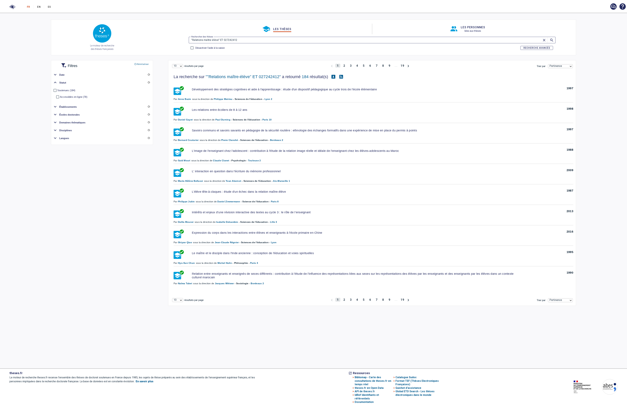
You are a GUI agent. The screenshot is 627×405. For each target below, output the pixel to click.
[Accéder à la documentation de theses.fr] (622, 6)
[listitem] (613, 6)
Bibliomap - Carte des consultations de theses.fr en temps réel (373, 381)
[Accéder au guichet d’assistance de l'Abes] (613, 6)
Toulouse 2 (254, 160)
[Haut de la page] (592, 395)
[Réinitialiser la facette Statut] (149, 82)
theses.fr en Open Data (369, 387)
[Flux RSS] (341, 77)
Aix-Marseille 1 (281, 181)
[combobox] (177, 66)
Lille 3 (273, 222)
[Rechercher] (551, 40)
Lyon (274, 242)
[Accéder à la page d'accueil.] (102, 34)
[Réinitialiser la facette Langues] (149, 138)
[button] (12, 7)
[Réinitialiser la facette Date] (149, 74)
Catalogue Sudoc (406, 377)
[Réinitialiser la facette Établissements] (149, 106)
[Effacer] (544, 40)
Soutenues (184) (66, 90)
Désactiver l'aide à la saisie (210, 47)
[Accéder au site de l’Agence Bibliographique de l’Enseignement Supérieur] (606, 387)
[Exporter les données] (333, 77)
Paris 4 (254, 263)
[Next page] (408, 66)
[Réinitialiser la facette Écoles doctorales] (149, 114)
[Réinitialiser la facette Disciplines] (149, 130)
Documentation (364, 402)
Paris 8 (275, 201)
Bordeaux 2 (276, 140)
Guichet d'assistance (408, 387)
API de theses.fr (365, 391)
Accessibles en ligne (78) (73, 96)
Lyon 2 (268, 99)
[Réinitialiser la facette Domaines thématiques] (149, 122)
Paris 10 (267, 119)
